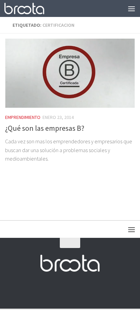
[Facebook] (51, 290)
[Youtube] (76, 290)
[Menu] (131, 8)
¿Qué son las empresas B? (44, 128)
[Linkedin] (88, 290)
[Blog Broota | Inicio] (30, 8)
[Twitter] (64, 290)
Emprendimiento (22, 117)
